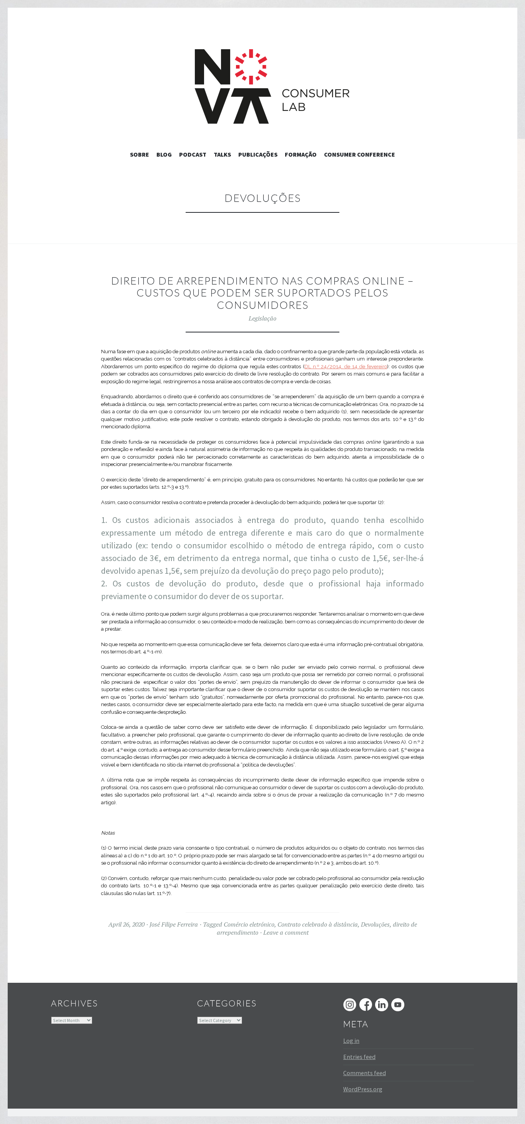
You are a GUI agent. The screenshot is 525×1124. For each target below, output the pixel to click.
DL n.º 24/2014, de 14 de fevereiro (345, 366)
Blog (164, 154)
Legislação (262, 318)
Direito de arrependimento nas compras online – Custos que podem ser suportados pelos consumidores (262, 292)
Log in (351, 1040)
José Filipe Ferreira (174, 924)
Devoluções (375, 924)
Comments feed (364, 1073)
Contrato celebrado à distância (317, 924)
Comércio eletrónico (249, 924)
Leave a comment (286, 932)
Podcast (192, 154)
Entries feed (359, 1057)
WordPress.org (362, 1089)
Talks (222, 154)
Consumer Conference (359, 154)
